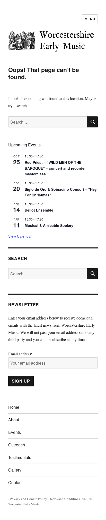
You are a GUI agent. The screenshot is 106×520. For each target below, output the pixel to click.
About (13, 420)
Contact (15, 482)
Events (14, 432)
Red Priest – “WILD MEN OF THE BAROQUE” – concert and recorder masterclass (55, 168)
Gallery (14, 470)
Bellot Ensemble (39, 210)
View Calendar (20, 236)
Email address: (20, 353)
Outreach (16, 445)
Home (13, 407)
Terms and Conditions (64, 498)
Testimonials (19, 457)
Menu (90, 18)
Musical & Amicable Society (49, 225)
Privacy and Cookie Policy (28, 498)
